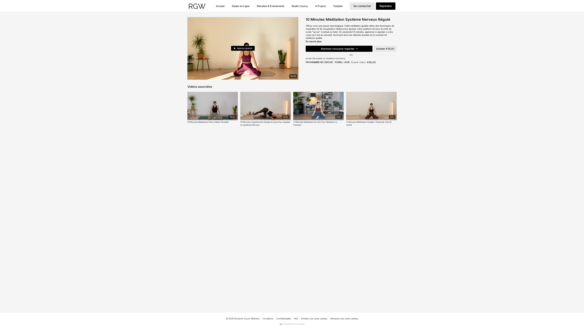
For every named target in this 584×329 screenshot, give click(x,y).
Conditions (268, 318)
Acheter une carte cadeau (314, 318)
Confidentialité (283, 318)
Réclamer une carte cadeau (344, 318)
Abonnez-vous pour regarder (338, 48)
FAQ (296, 318)
